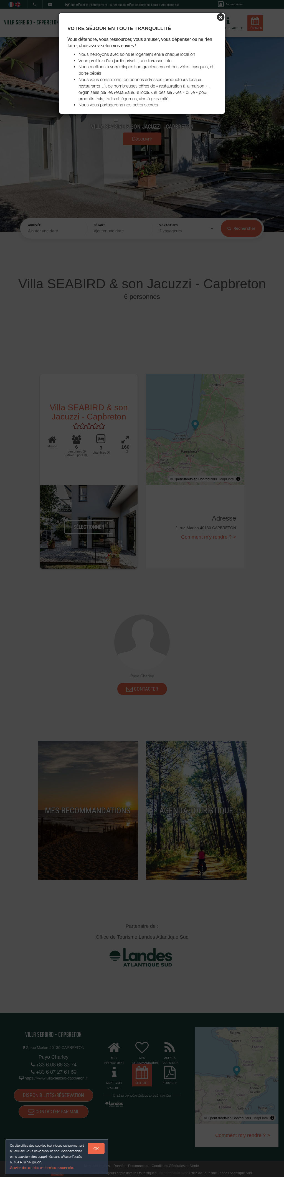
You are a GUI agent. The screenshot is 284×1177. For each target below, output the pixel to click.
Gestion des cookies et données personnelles (42, 1168)
